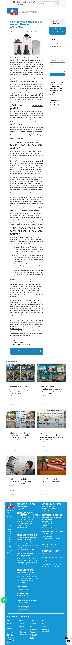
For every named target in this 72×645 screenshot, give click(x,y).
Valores (9, 622)
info (33, 331)
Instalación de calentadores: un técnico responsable (51, 480)
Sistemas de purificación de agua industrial (45, 630)
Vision (8, 620)
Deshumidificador (23, 634)
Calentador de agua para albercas (33, 637)
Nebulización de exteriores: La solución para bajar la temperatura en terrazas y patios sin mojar (20, 436)
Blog (8, 625)
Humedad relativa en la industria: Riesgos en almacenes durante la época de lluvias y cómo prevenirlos (20, 391)
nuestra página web (34, 322)
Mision (9, 619)
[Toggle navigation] (52, 11)
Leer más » (12, 400)
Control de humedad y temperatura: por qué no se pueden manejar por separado (20, 482)
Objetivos (9, 623)
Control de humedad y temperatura (33, 623)
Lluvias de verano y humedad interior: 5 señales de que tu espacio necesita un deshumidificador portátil (51, 391)
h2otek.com (39, 331)
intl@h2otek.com (47, 511)
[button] (62, 22)
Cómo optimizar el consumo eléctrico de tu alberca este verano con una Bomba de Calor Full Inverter (51, 437)
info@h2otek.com (23, 2)
